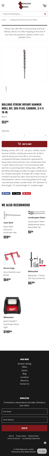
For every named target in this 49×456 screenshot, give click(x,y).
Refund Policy (33, 436)
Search (11, 436)
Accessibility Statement (31, 438)
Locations (24, 377)
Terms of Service (13, 438)
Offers (24, 367)
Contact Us (24, 384)
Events (24, 370)
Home (4, 20)
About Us (24, 380)
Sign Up (24, 428)
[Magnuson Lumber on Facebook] (45, 443)
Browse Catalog (24, 363)
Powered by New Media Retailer (24, 452)
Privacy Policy (21, 436)
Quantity (5, 131)
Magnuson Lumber (26, 449)
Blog (24, 373)
